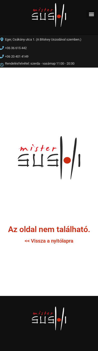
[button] (91, 14)
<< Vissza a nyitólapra (49, 241)
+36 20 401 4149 (16, 56)
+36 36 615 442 (16, 48)
